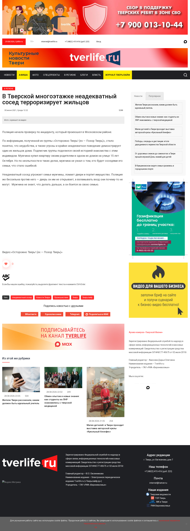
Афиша (23, 75)
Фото (35, 75)
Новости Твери (43, 297)
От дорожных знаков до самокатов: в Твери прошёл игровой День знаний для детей (155, 155)
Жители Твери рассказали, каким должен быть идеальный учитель (156, 106)
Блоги (84, 75)
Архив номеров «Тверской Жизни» (146, 332)
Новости (9, 75)
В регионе (70, 75)
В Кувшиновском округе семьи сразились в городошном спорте (154, 167)
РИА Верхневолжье (160, 505)
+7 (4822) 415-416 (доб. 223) (76, 41)
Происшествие (61, 297)
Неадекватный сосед (22, 297)
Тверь (75, 297)
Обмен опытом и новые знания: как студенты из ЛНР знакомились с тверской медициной (157, 118)
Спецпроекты (51, 75)
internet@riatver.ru (158, 483)
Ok (96, 527)
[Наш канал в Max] (185, 42)
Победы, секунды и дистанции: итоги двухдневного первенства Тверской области (155, 143)
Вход (98, 41)
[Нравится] (6, 264)
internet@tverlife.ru (49, 41)
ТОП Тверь (160, 498)
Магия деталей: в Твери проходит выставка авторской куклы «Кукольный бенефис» (105, 428)
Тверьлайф (87, 297)
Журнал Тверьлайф (117, 75)
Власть (96, 75)
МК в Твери (161, 502)
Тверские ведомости (160, 494)
